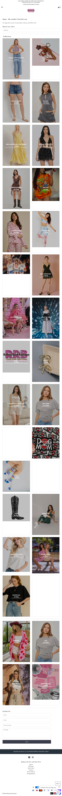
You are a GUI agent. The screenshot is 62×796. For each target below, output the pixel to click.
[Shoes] (16, 507)
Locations (31, 770)
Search (31, 764)
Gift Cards (31, 766)
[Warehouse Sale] (45, 682)
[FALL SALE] (45, 184)
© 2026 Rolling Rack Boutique (9, 793)
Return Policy (31, 768)
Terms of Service (31, 772)
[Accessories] (45, 52)
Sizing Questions (31, 773)
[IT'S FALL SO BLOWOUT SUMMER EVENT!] (16, 357)
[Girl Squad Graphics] (16, 264)
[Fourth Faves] (45, 229)
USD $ (58, 783)
